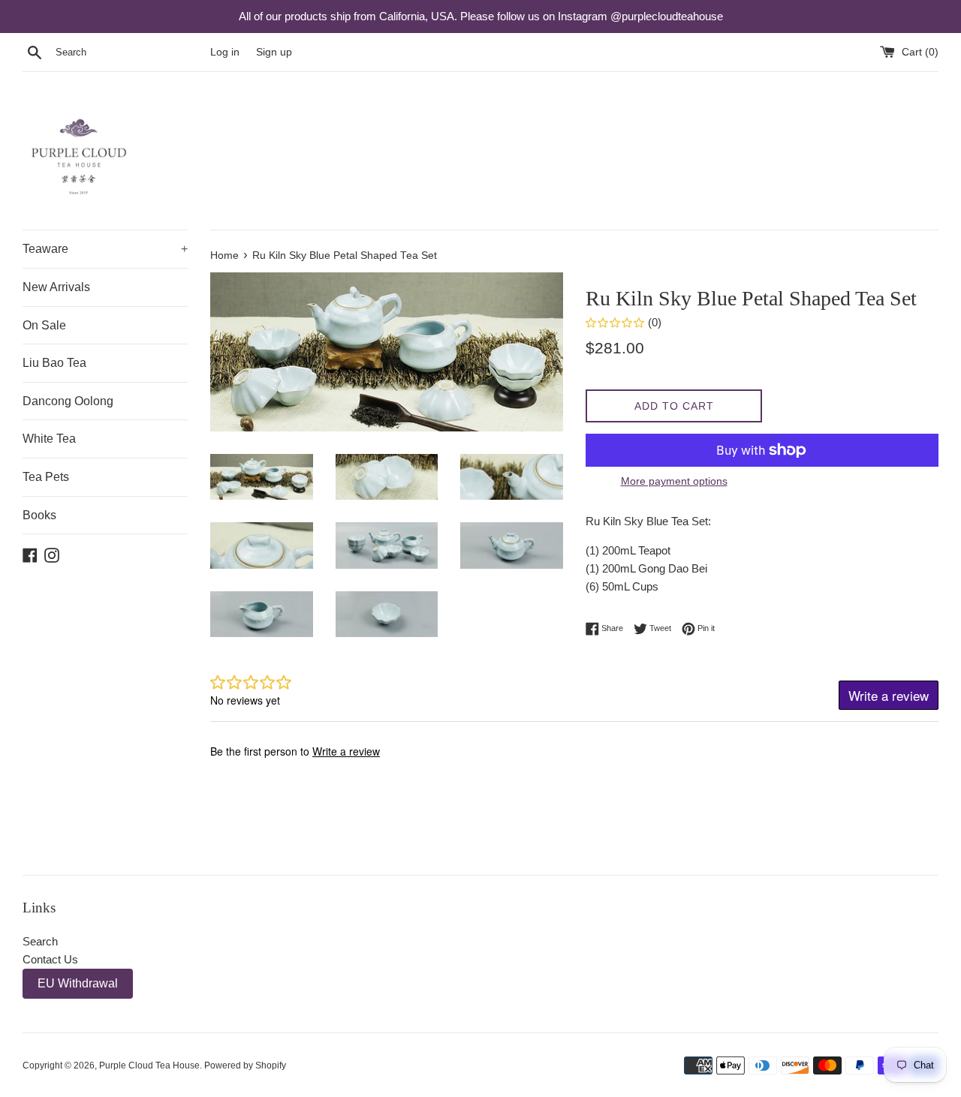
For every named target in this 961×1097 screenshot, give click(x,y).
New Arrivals (56, 287)
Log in (224, 52)
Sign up (274, 52)
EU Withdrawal (78, 983)
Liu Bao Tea (54, 362)
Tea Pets (46, 476)
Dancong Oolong (68, 401)
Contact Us (50, 959)
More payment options (674, 481)
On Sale (44, 325)
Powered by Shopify (245, 1065)
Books (39, 515)
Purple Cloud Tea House (149, 1065)
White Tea (49, 438)
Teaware (105, 248)
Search (40, 941)
